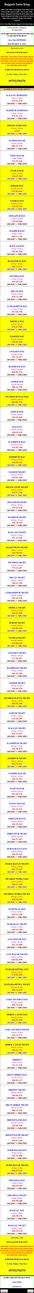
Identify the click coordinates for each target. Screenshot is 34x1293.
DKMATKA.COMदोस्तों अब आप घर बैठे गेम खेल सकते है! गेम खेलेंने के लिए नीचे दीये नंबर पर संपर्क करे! (17, 61)
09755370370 (17, 81)
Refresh (30, 1291)
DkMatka (4, 1291)
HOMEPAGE (17, 1286)
